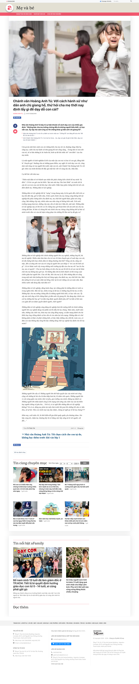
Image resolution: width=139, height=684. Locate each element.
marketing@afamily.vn (60, 639)
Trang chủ (16, 623)
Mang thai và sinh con (24, 14)
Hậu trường (54, 623)
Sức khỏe (62, 623)
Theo (53, 428)
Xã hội (30, 623)
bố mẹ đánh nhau (20, 452)
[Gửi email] (15, 131)
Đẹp (35, 623)
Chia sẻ (17, 117)
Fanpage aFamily (106, 1)
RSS (105, 623)
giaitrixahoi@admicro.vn (60, 655)
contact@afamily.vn (25, 643)
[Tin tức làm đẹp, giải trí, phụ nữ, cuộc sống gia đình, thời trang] (9, 8)
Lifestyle (24, 623)
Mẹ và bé (25, 8)
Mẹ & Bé (39, 623)
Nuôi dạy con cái (39, 14)
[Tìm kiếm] (131, 1)
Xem (84, 463)
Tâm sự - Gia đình (85, 623)
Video (101, 623)
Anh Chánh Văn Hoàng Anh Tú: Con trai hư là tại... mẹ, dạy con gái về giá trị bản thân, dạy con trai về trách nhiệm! (53, 139)
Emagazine (11, 1)
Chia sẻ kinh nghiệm (54, 14)
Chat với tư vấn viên (62, 644)
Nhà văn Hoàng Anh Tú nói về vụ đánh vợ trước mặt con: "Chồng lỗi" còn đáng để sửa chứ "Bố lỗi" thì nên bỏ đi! (53, 134)
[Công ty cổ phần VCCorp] (98, 632)
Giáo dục (46, 623)
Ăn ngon (76, 623)
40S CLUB (95, 623)
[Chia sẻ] (15, 126)
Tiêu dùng (69, 623)
